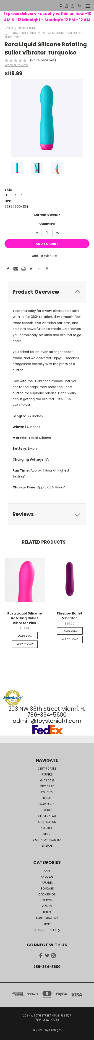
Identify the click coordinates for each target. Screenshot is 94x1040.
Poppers (47, 774)
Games (47, 906)
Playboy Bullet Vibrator (70, 615)
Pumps (47, 924)
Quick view (24, 636)
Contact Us (47, 822)
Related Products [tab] (43, 542)
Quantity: (47, 224)
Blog (47, 834)
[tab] (47, 292)
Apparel (47, 882)
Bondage (47, 888)
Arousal (47, 877)
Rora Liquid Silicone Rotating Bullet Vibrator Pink (24, 618)
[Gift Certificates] (72, 6)
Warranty (47, 804)
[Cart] (79, 6)
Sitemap (47, 846)
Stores (47, 810)
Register (55, 840)
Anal (47, 871)
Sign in (38, 840)
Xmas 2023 (47, 780)
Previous (7, 1035)
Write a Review (16, 65)
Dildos (47, 900)
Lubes (47, 912)
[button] (47, 681)
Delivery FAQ (47, 816)
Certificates (47, 768)
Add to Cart (25, 644)
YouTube (47, 828)
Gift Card (47, 786)
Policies (47, 792)
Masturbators (47, 918)
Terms (47, 798)
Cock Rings (47, 894)
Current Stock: (47, 215)
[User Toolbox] (66, 6)
